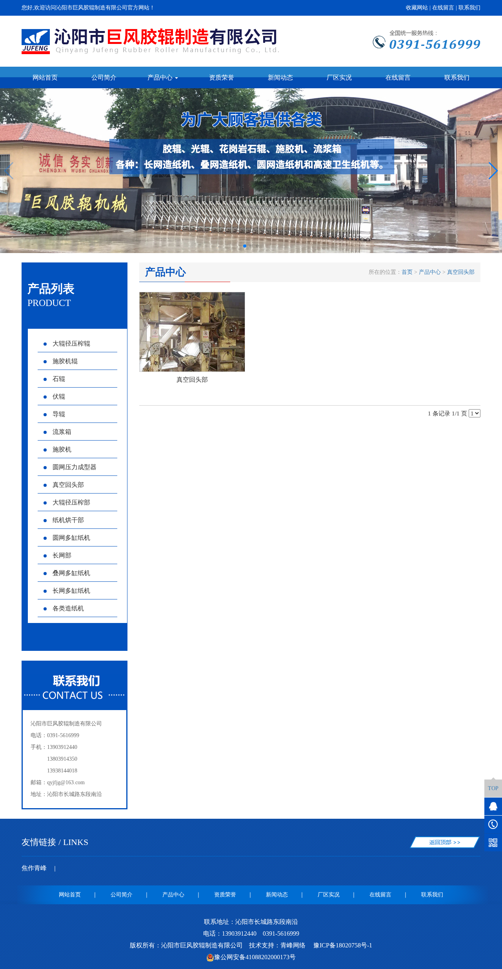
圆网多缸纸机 (71, 537)
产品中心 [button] (160, 77)
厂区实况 (339, 77)
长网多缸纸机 (71, 590)
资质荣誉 (221, 77)
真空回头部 (68, 484)
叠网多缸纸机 (71, 573)
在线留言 (443, 8)
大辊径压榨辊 (71, 343)
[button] (244, 246)
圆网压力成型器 (74, 467)
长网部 (62, 555)
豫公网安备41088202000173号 (255, 957)
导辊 (59, 414)
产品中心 (430, 272)
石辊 (59, 378)
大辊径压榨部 (71, 502)
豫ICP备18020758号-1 (342, 945)
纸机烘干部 (68, 520)
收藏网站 (417, 8)
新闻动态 (280, 77)
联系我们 (469, 8)
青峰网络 (293, 945)
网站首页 (45, 77)
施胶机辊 (65, 361)
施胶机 (62, 449)
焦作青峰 (34, 868)
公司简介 (103, 77)
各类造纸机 (68, 608)
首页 (407, 272)
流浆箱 (62, 431)
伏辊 (59, 396)
